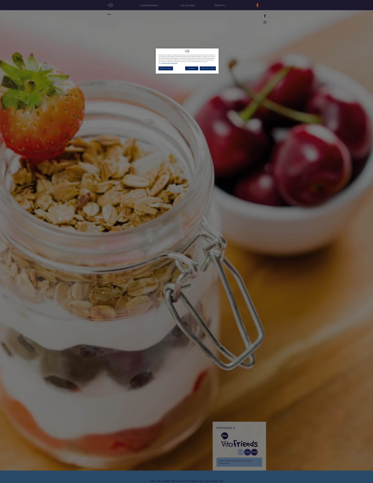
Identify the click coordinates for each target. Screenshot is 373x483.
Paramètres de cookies (165, 68)
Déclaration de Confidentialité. (169, 63)
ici (210, 60)
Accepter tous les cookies (208, 68)
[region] (187, 61)
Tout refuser (191, 68)
